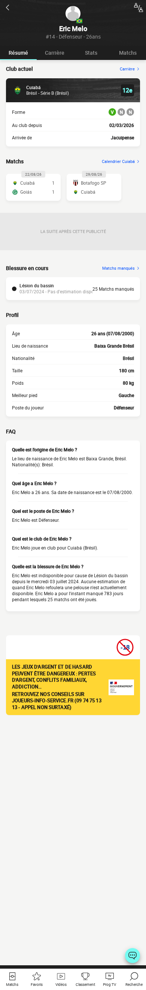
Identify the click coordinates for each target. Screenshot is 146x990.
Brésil (128, 358)
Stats (91, 52)
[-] (132, 955)
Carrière (54, 52)
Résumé (18, 52)
